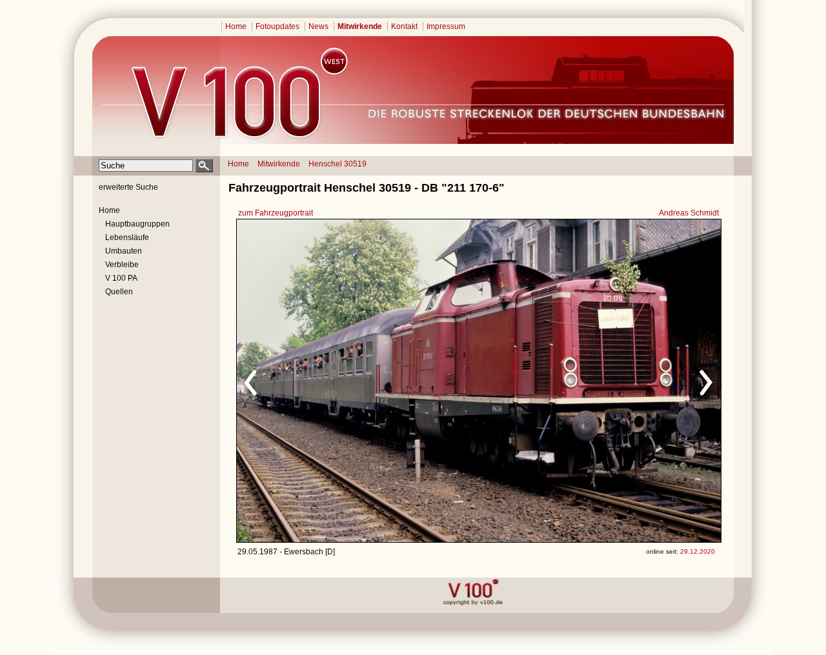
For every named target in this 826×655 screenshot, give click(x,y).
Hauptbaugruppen (137, 223)
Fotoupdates (277, 26)
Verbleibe (122, 264)
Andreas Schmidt (689, 212)
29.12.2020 (697, 551)
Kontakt (404, 26)
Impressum (446, 26)
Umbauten (123, 251)
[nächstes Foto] (593, 380)
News (318, 26)
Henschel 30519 (337, 163)
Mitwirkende (359, 26)
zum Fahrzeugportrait (275, 212)
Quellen (119, 291)
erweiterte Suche (128, 187)
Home (236, 26)
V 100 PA (121, 278)
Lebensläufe (127, 237)
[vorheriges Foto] (360, 380)
